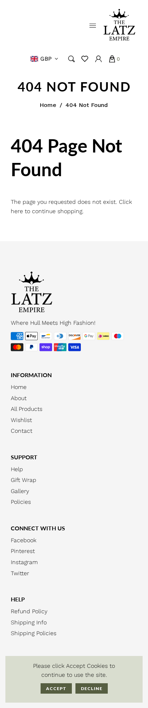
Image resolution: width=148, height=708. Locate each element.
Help (17, 469)
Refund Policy (29, 611)
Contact (21, 430)
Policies (21, 501)
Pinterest (23, 551)
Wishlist (21, 420)
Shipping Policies (33, 633)
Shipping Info (29, 622)
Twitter (20, 573)
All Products (26, 408)
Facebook (23, 540)
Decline (91, 688)
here (17, 211)
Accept (56, 688)
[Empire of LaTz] (119, 25)
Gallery (20, 491)
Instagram (24, 562)
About (19, 398)
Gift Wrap (23, 480)
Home (48, 105)
